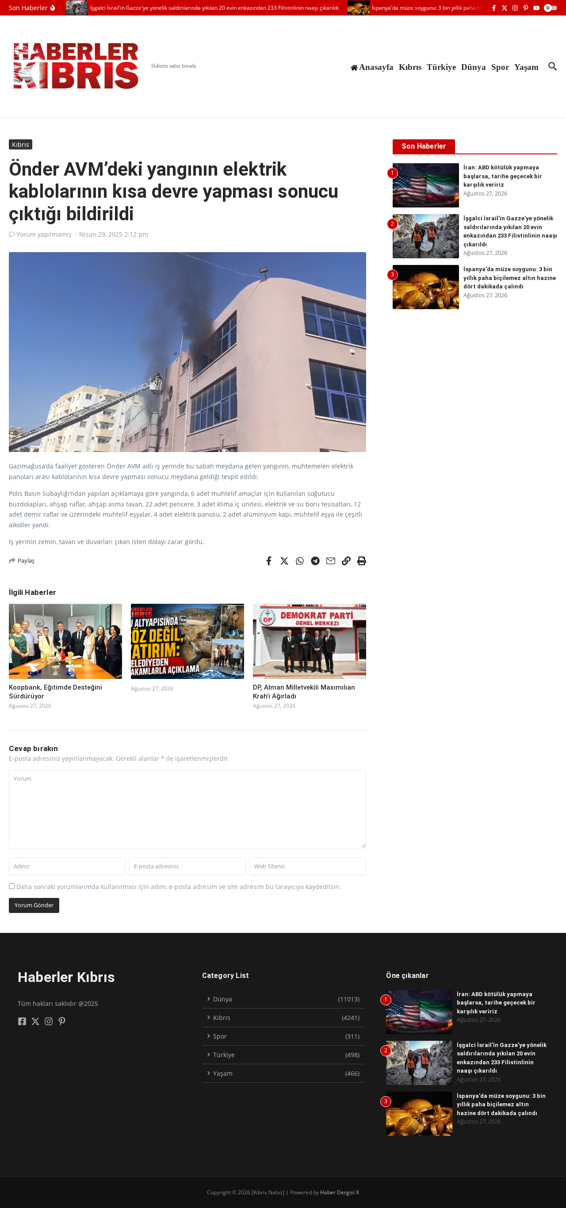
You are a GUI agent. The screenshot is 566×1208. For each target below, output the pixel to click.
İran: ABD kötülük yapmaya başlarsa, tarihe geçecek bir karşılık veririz (502, 176)
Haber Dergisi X (339, 1192)
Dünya (473, 67)
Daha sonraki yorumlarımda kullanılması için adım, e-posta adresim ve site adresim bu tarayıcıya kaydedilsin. (178, 886)
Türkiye (441, 67)
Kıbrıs (410, 67)
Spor (500, 67)
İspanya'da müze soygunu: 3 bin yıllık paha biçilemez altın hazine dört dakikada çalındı (509, 278)
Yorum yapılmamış (44, 234)
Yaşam (526, 67)
